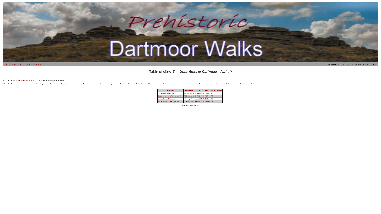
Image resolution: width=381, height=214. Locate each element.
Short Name (189, 90)
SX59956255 (199, 93)
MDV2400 (206, 93)
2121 (212, 99)
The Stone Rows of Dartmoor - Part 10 (29, 80)
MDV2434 (206, 99)
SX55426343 (199, 101)
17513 (212, 96)
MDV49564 (206, 101)
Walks (14, 64)
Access (27, 64)
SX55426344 (199, 99)
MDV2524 (206, 96)
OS (199, 90)
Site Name (170, 90)
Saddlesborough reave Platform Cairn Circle (170, 96)
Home (7, 64)
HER (206, 90)
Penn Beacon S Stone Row (166, 93)
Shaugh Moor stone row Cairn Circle (168, 101)
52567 (212, 101)
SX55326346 (199, 96)
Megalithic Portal (216, 90)
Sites (20, 64)
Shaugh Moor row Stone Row (166, 99)
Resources (37, 64)
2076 (212, 93)
